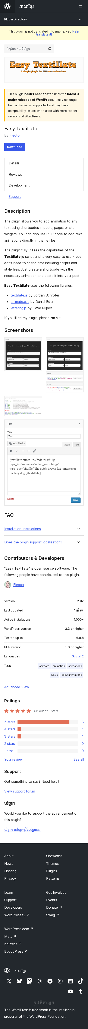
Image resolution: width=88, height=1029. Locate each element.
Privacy (10, 878)
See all (78, 759)
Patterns (53, 878)
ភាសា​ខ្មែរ (20, 971)
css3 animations (72, 674)
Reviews (15, 174)
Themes (52, 863)
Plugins (51, 871)
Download (14, 147)
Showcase (54, 856)
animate (44, 666)
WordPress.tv (17, 915)
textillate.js (19, 295)
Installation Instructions (22, 529)
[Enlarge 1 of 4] (36, 343)
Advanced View (16, 687)
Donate (54, 907)
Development (19, 185)
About (9, 856)
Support (15, 196)
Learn (8, 892)
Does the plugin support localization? (33, 542)
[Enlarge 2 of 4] (78, 343)
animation (59, 666)
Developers (13, 907)
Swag (52, 915)
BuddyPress (16, 951)
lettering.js (18, 308)
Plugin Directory (15, 19)
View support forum (19, 791)
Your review (13, 759)
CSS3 (54, 674)
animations (75, 666)
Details (14, 163)
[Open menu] (81, 6)
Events (51, 900)
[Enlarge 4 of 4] (78, 425)
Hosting (10, 871)
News (8, 863)
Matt (10, 936)
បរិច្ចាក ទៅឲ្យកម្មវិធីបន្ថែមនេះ (22, 829)
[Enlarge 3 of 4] (36, 401)
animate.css (20, 301)
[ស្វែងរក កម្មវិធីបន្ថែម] (49, 48)
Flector (15, 135)
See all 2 (78, 656)
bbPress (13, 944)
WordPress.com (18, 929)
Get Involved (56, 892)
